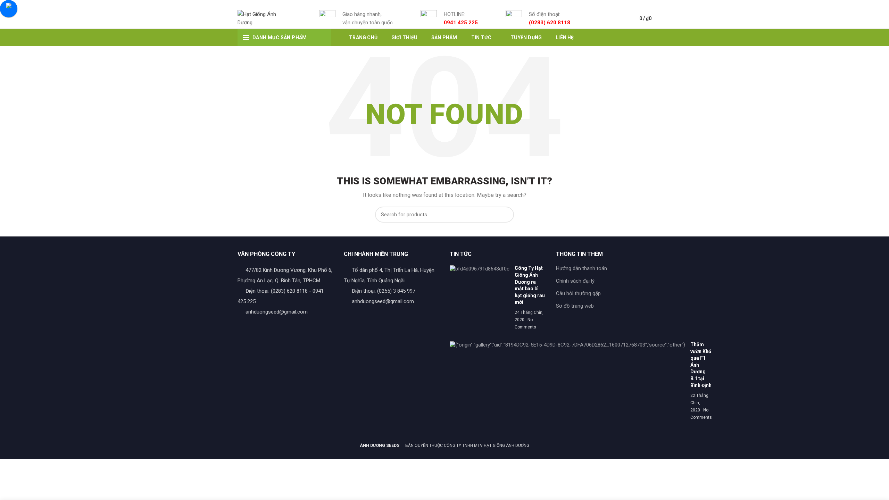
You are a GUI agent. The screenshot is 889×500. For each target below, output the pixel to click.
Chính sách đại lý (575, 281)
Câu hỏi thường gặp (578, 293)
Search (504, 215)
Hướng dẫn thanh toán (581, 268)
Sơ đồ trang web (575, 306)
